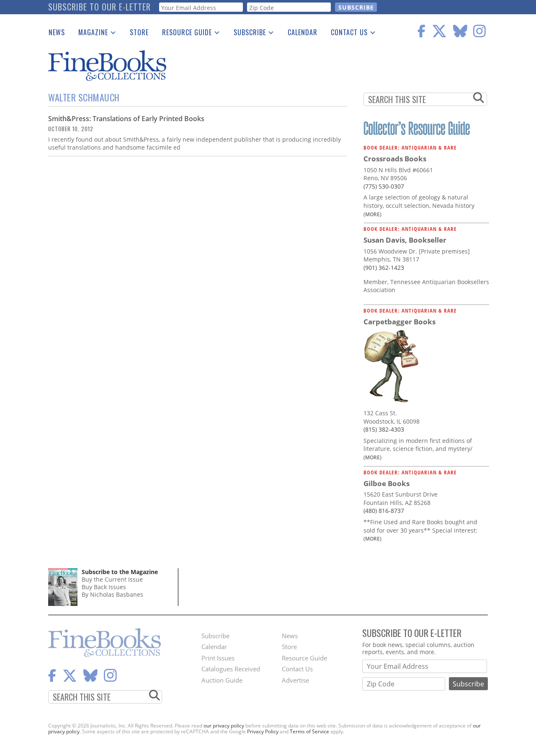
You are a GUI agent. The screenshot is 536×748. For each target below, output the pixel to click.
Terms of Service (309, 731)
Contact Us (346, 34)
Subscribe (246, 34)
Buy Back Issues (104, 587)
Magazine (90, 34)
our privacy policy (224, 725)
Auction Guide (221, 680)
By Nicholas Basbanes (112, 594)
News (57, 32)
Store (139, 32)
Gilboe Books (386, 483)
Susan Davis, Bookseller (404, 240)
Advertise (295, 680)
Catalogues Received (230, 669)
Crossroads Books (394, 158)
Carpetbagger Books (399, 321)
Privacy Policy (262, 731)
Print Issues (217, 658)
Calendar (302, 32)
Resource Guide (183, 34)
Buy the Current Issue (112, 579)
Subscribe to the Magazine (120, 572)
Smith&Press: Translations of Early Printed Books (126, 118)
